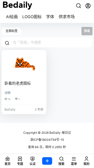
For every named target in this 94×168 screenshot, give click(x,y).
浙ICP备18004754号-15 (47, 140)
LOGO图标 (32, 16)
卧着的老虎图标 (18, 83)
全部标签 (12, 31)
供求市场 (67, 16)
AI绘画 (12, 16)
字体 (50, 16)
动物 (8, 93)
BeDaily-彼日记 (60, 133)
